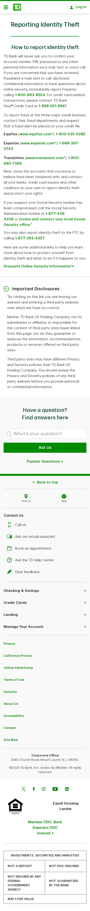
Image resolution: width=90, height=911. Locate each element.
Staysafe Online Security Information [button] (37, 266)
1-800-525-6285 (70, 134)
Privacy (9, 643)
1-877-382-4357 (29, 238)
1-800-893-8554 (29, 95)
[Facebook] (34, 789)
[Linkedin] (67, 789)
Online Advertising (18, 667)
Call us (20, 525)
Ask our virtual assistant (35, 537)
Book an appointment (33, 548)
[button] (45, 591)
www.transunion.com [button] (45, 158)
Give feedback (27, 572)
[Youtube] (55, 789)
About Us (11, 703)
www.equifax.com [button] (35, 134)
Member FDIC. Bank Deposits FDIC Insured (45, 827)
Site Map (11, 739)
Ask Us (45, 448)
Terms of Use (14, 679)
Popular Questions (44, 461)
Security (10, 691)
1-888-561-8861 (52, 106)
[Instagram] (43, 789)
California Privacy (18, 655)
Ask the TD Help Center (34, 560)
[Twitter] (23, 789)
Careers (10, 727)
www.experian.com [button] (38, 143)
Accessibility (14, 715)
